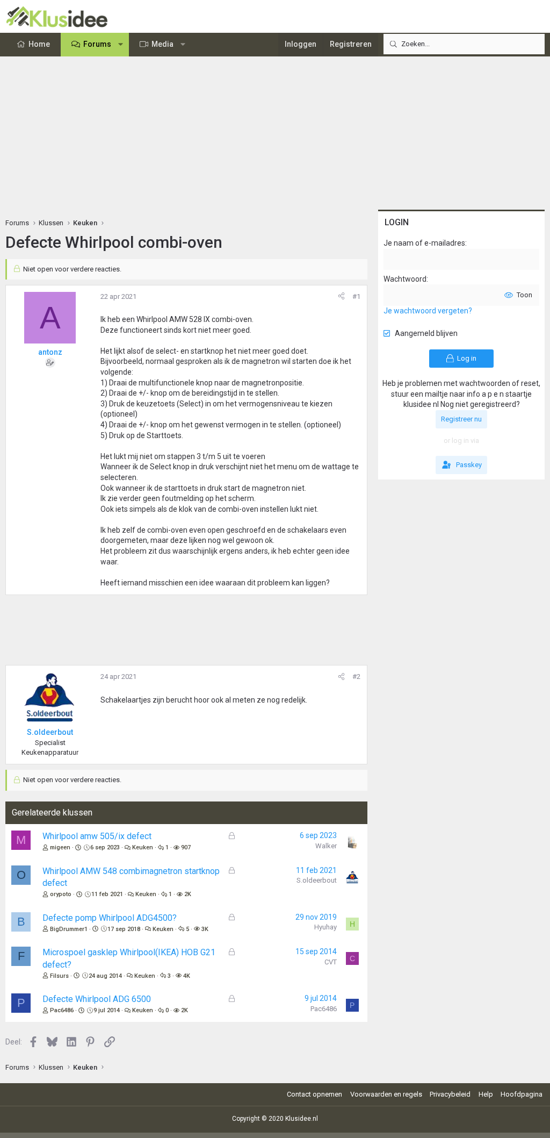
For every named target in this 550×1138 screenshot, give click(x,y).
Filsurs (59, 975)
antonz (50, 352)
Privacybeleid (450, 1094)
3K (204, 929)
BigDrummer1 (69, 929)
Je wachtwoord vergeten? (427, 310)
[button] (121, 44)
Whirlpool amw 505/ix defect (96, 836)
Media (162, 44)
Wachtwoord (404, 279)
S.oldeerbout (316, 880)
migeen (60, 847)
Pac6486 (62, 1010)
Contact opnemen (314, 1094)
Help (486, 1094)
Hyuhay (325, 927)
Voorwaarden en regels (386, 1094)
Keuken (142, 847)
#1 (356, 296)
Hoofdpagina (521, 1094)
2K (187, 894)
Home (39, 44)
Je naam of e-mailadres (424, 243)
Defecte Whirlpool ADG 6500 (96, 999)
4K (186, 975)
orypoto (60, 894)
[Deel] (341, 296)
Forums (97, 44)
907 (186, 847)
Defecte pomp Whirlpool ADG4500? (109, 918)
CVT (330, 962)
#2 (356, 676)
